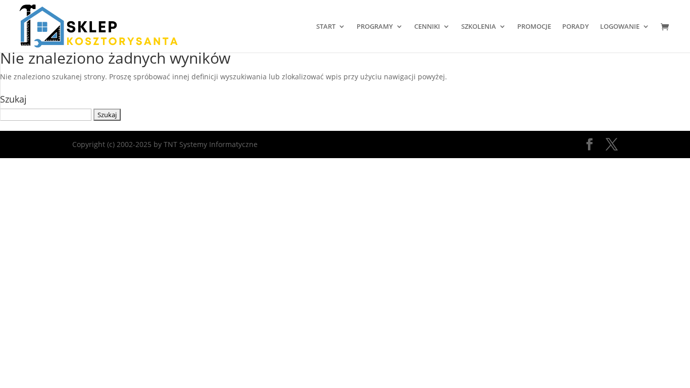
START (325, 27)
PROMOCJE (534, 27)
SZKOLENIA (478, 27)
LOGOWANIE (619, 27)
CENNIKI (427, 27)
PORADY (575, 27)
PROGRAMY (375, 27)
